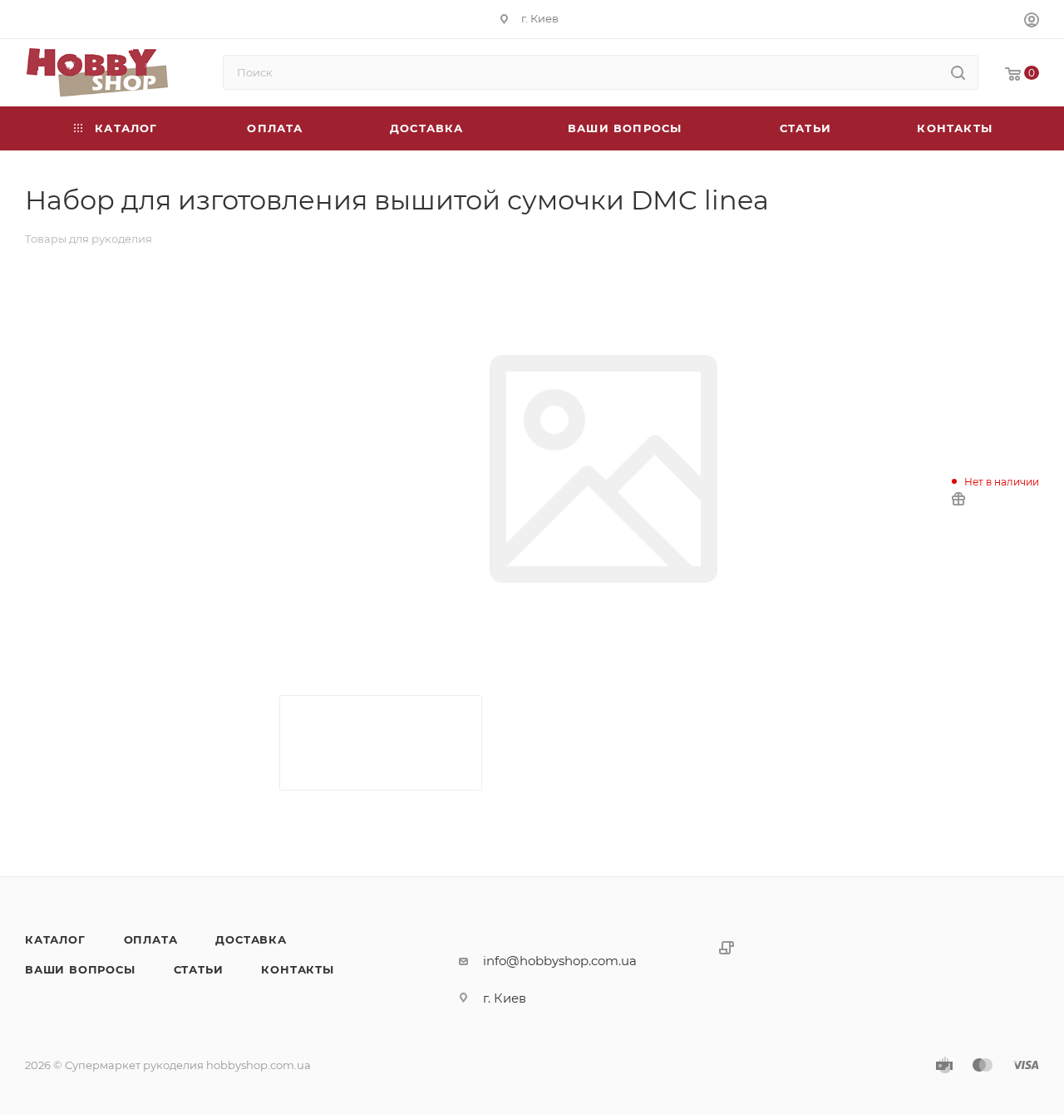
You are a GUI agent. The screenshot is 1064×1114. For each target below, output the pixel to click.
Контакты (297, 969)
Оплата (151, 939)
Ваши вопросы (80, 969)
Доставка (250, 939)
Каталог (55, 939)
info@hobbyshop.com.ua (560, 961)
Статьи (199, 969)
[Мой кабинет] (1031, 22)
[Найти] (958, 72)
